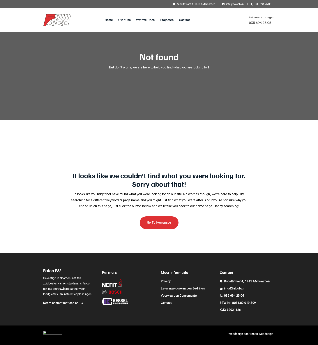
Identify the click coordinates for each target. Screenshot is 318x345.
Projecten (167, 20)
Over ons (124, 20)
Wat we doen (145, 20)
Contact (184, 20)
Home (109, 20)
